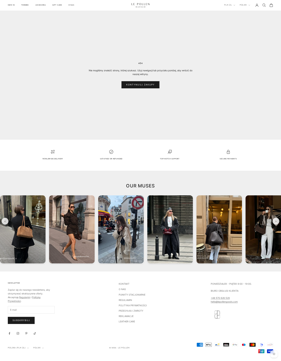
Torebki (25, 5)
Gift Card (57, 5)
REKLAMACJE (126, 316)
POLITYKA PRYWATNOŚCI (133, 305)
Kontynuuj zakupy (140, 84)
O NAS (122, 289)
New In (11, 5)
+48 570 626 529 (220, 298)
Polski (243, 5)
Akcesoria (40, 5)
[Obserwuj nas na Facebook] (9, 333)
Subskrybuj (21, 320)
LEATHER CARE (127, 321)
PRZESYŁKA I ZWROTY (131, 310)
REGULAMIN (125, 300)
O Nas (71, 5)
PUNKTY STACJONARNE (132, 294)
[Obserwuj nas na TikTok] (34, 333)
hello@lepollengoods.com (224, 301)
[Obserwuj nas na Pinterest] (26, 333)
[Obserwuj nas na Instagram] (18, 333)
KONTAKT (124, 283)
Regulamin (24, 297)
